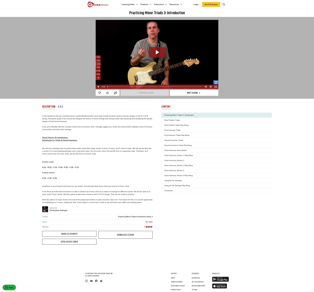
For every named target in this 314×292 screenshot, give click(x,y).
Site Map (194, 290)
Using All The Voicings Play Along (177, 186)
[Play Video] (98, 87)
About (173, 278)
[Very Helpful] (115, 93)
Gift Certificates (198, 282)
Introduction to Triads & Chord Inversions (59, 140)
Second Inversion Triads (173, 140)
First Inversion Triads (172, 130)
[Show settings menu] (210, 87)
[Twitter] (101, 280)
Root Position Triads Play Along (176, 125)
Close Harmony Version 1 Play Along (178, 155)
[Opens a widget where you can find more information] (9, 288)
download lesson (125, 235)
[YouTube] (91, 280)
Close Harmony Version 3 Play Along (178, 175)
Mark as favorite (69, 234)
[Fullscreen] (215, 87)
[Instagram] (86, 280)
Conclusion (168, 191)
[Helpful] (108, 93)
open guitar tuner (69, 241)
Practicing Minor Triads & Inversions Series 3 (135, 217)
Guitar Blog (196, 278)
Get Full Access (211, 4)
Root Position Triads (172, 120)
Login (196, 4)
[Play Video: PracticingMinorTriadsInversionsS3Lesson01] (157, 52)
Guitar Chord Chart (198, 286)
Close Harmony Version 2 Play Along (178, 165)
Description (48, 106)
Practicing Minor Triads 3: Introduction (179, 115)
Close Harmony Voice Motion (175, 150)
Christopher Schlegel (58, 210)
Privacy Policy (176, 290)
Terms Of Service (176, 282)
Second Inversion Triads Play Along (178, 145)
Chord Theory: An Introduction (55, 138)
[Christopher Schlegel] (45, 209)
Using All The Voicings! (173, 180)
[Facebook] (96, 280)
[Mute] (205, 87)
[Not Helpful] (100, 93)
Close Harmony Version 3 (174, 170)
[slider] (154, 87)
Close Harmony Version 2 (174, 160)
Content (166, 106)
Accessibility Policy (178, 286)
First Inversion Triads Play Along (176, 135)
